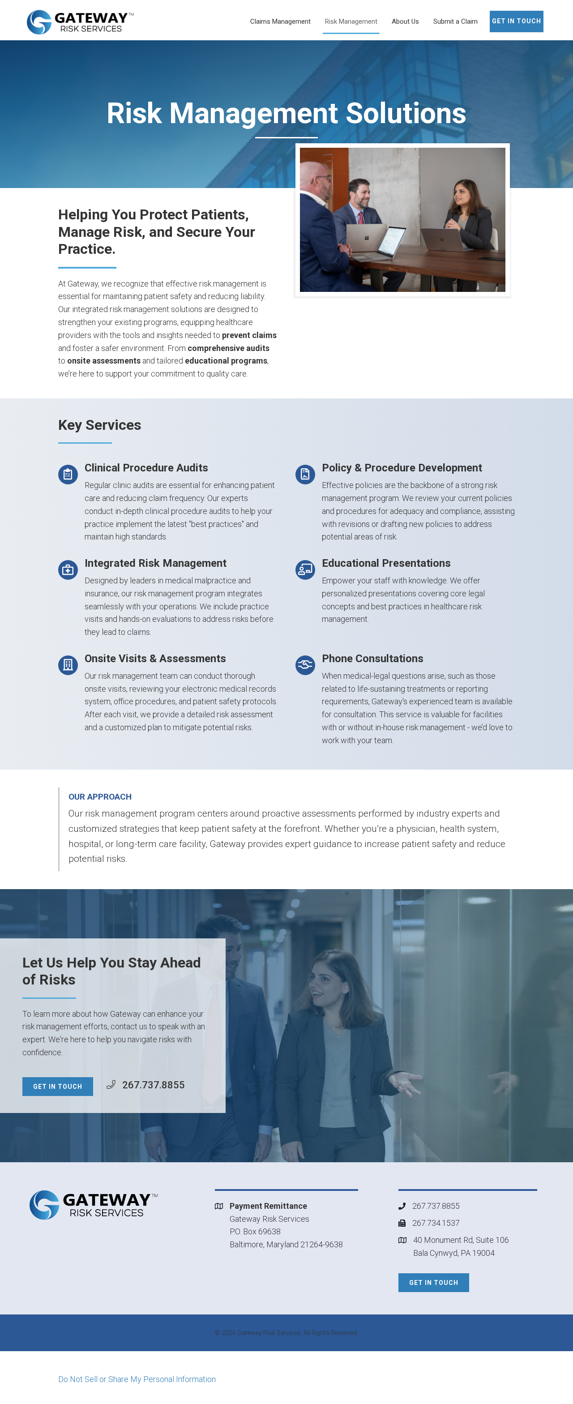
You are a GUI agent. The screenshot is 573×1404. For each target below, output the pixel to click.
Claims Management (280, 21)
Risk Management (351, 21)
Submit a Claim (455, 21)
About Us (405, 21)
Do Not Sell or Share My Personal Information (137, 1379)
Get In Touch (516, 21)
